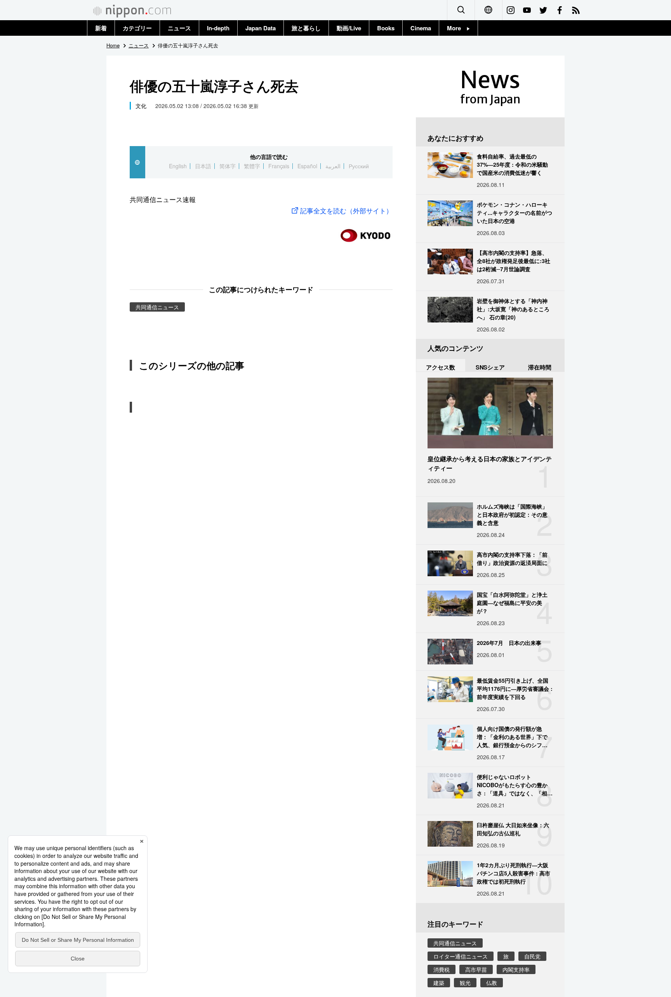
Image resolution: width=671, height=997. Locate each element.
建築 (438, 983)
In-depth (218, 28)
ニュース (179, 28)
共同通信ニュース (157, 307)
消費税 (441, 969)
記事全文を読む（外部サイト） (346, 210)
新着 (101, 28)
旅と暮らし (306, 28)
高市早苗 (476, 969)
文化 (141, 106)
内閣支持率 (516, 969)
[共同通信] (365, 232)
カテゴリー (137, 28)
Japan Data (260, 28)
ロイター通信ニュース (460, 956)
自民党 (532, 956)
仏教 (491, 983)
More (457, 28)
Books (386, 28)
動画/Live (349, 28)
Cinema (420, 28)
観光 (465, 983)
